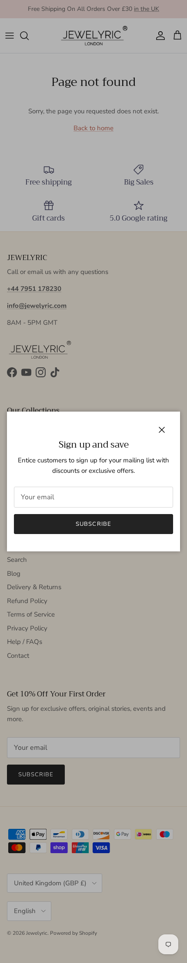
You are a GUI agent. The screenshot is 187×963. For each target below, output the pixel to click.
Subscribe (93, 524)
